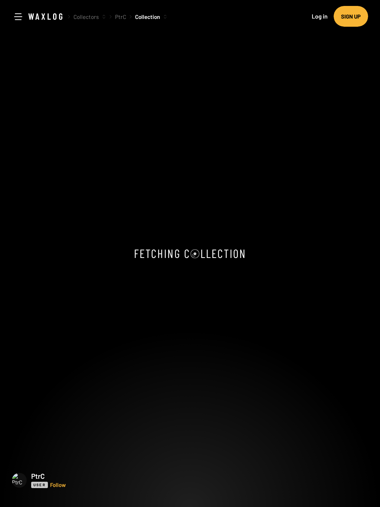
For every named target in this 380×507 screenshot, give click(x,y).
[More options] (103, 16)
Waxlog (46, 16)
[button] (75, 480)
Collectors (86, 16)
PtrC (120, 16)
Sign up (351, 16)
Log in (320, 16)
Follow (58, 485)
